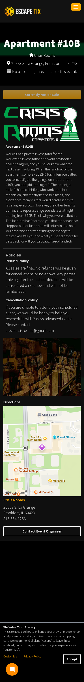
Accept (72, 659)
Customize (10, 656)
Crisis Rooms (14, 500)
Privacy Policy (32, 656)
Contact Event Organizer (42, 531)
